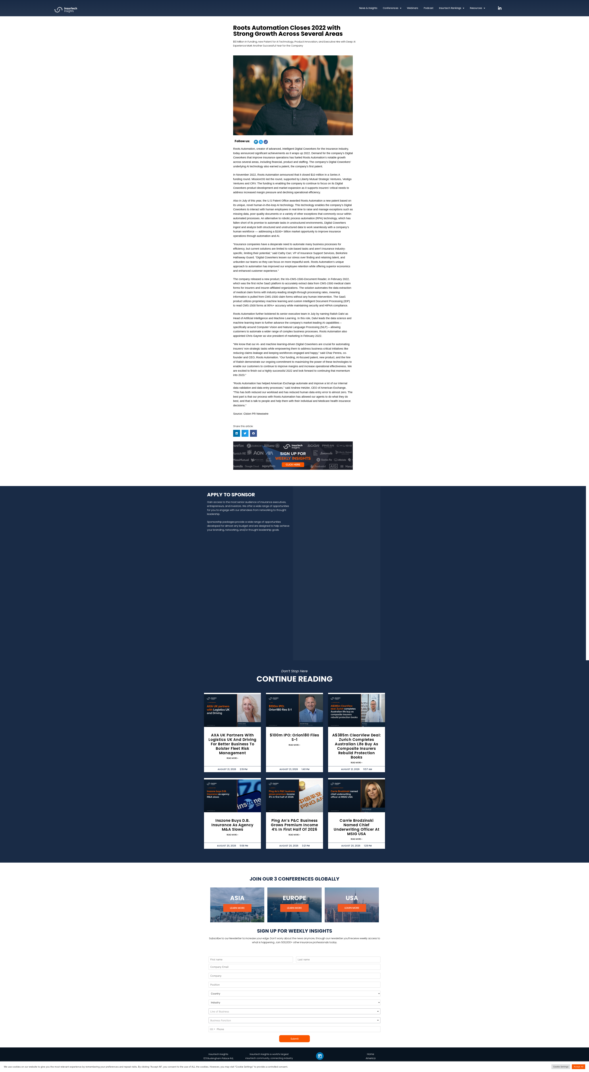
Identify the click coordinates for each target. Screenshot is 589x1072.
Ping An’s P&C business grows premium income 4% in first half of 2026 (294, 825)
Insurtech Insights (218, 1054)
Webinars (412, 8)
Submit (295, 1038)
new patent (332, 200)
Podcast (428, 8)
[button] (236, 433)
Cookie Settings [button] (560, 1066)
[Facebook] (266, 142)
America (370, 1058)
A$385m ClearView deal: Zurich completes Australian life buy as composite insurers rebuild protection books (356, 746)
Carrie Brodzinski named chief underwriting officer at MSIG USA (356, 827)
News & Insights (368, 8)
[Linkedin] (256, 142)
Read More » (232, 758)
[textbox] (230, 1011)
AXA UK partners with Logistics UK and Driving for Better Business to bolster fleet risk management (232, 744)
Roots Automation (244, 148)
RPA (319, 218)
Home (370, 1054)
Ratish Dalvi (337, 313)
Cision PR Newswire (255, 413)
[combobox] (294, 1011)
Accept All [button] (578, 1066)
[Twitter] (261, 142)
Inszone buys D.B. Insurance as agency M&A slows (232, 825)
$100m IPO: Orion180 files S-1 (294, 737)
